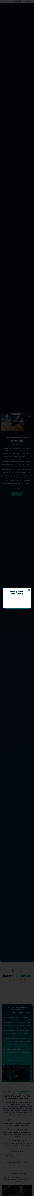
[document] (17, 598)
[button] (28, 590)
